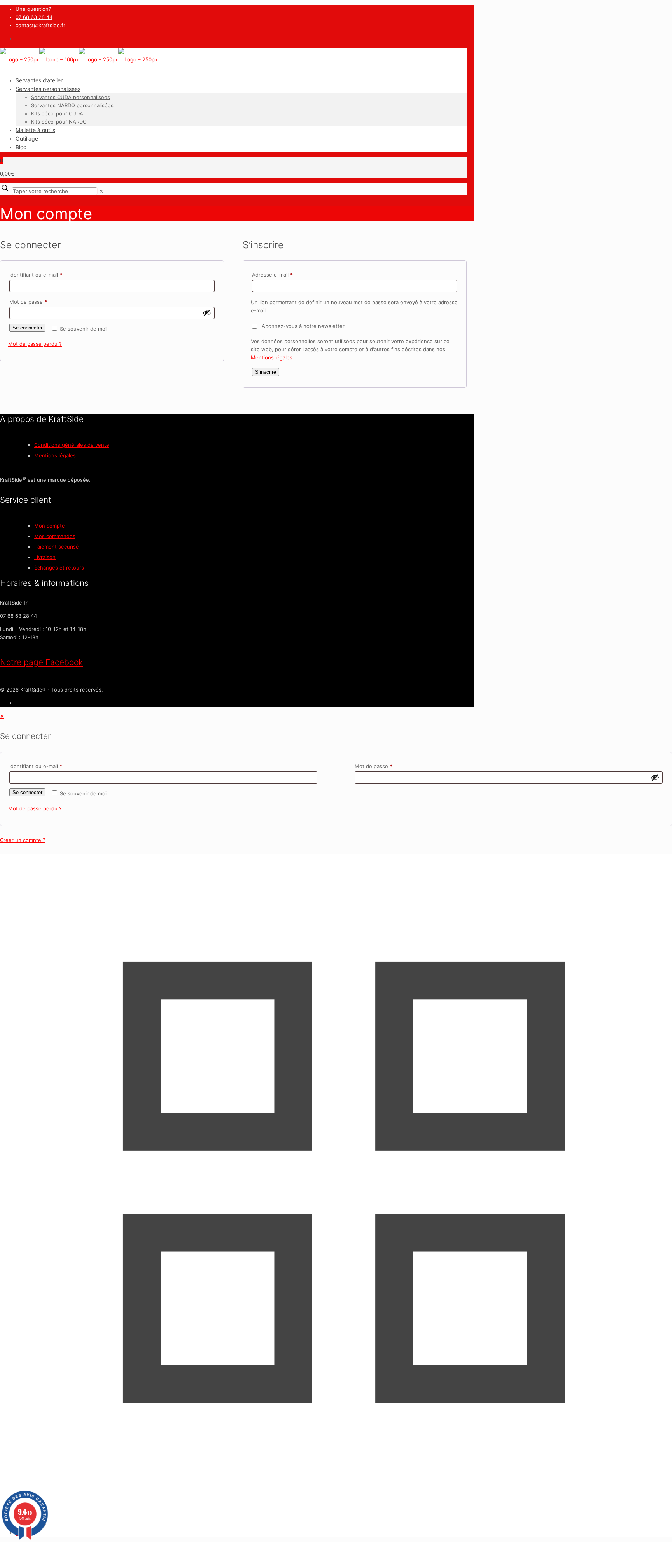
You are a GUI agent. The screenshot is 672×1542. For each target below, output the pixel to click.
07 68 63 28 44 (34, 17)
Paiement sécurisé (56, 547)
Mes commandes (54, 536)
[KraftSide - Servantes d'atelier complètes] (79, 59)
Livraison (45, 557)
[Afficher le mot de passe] (207, 312)
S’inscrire (265, 372)
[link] (101, 191)
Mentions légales (271, 357)
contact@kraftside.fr (40, 25)
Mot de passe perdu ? (35, 344)
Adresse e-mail (285, 274)
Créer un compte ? (23, 840)
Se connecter (27, 328)
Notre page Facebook (41, 662)
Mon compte (49, 526)
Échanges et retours (59, 568)
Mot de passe (41, 301)
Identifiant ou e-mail (48, 274)
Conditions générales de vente (71, 445)
